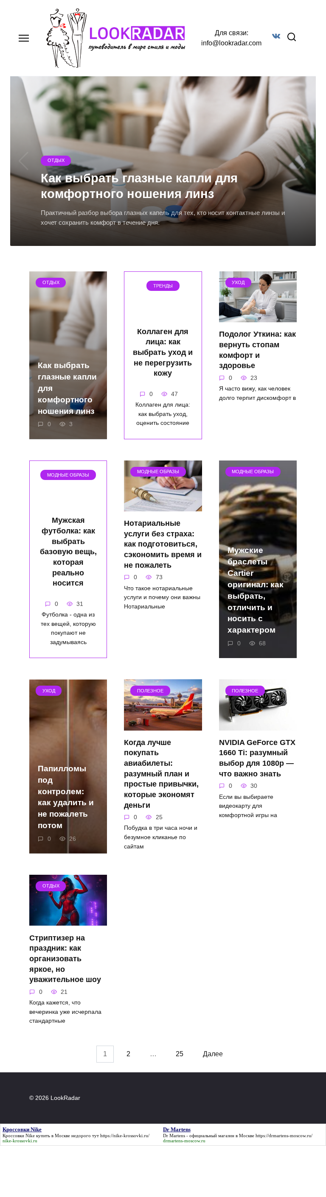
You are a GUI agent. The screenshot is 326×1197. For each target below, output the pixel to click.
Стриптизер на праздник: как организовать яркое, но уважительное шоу (65, 958)
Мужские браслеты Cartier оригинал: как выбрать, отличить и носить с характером (256, 590)
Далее (213, 1054)
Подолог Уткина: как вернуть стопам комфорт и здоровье (257, 350)
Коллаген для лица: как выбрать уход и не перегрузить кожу (163, 352)
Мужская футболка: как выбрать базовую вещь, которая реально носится (68, 551)
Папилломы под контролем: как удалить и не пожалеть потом (66, 797)
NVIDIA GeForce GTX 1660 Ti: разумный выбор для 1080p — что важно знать (257, 758)
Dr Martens (174, 1135)
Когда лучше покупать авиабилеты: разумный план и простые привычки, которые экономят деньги (161, 773)
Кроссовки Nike (19, 1135)
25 (179, 1054)
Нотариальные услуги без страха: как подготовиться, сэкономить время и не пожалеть (163, 544)
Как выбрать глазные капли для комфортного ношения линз (67, 388)
